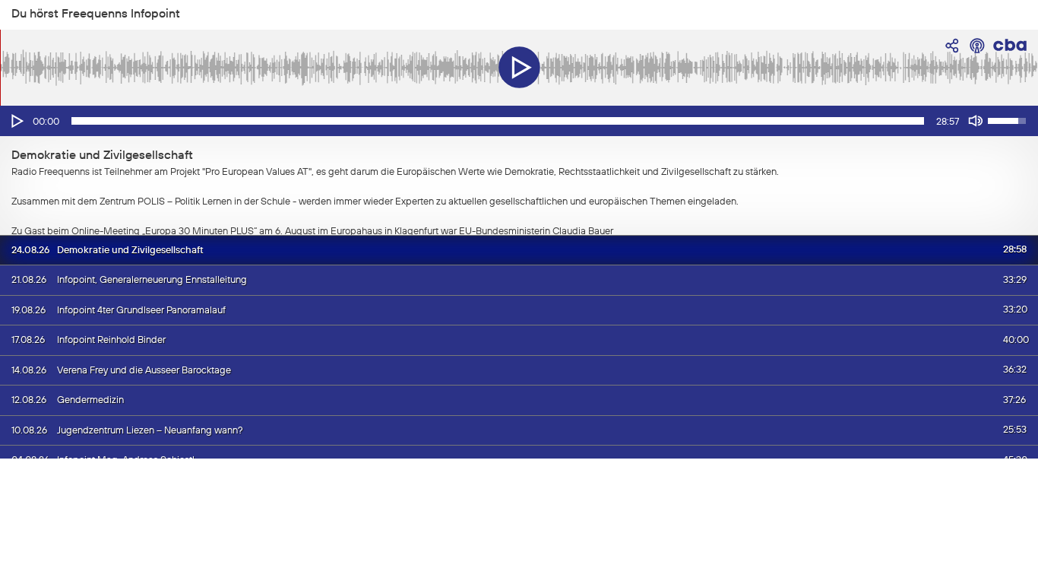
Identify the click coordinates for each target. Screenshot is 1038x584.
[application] (519, 121)
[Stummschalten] (975, 121)
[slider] (497, 121)
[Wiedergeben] (16, 121)
